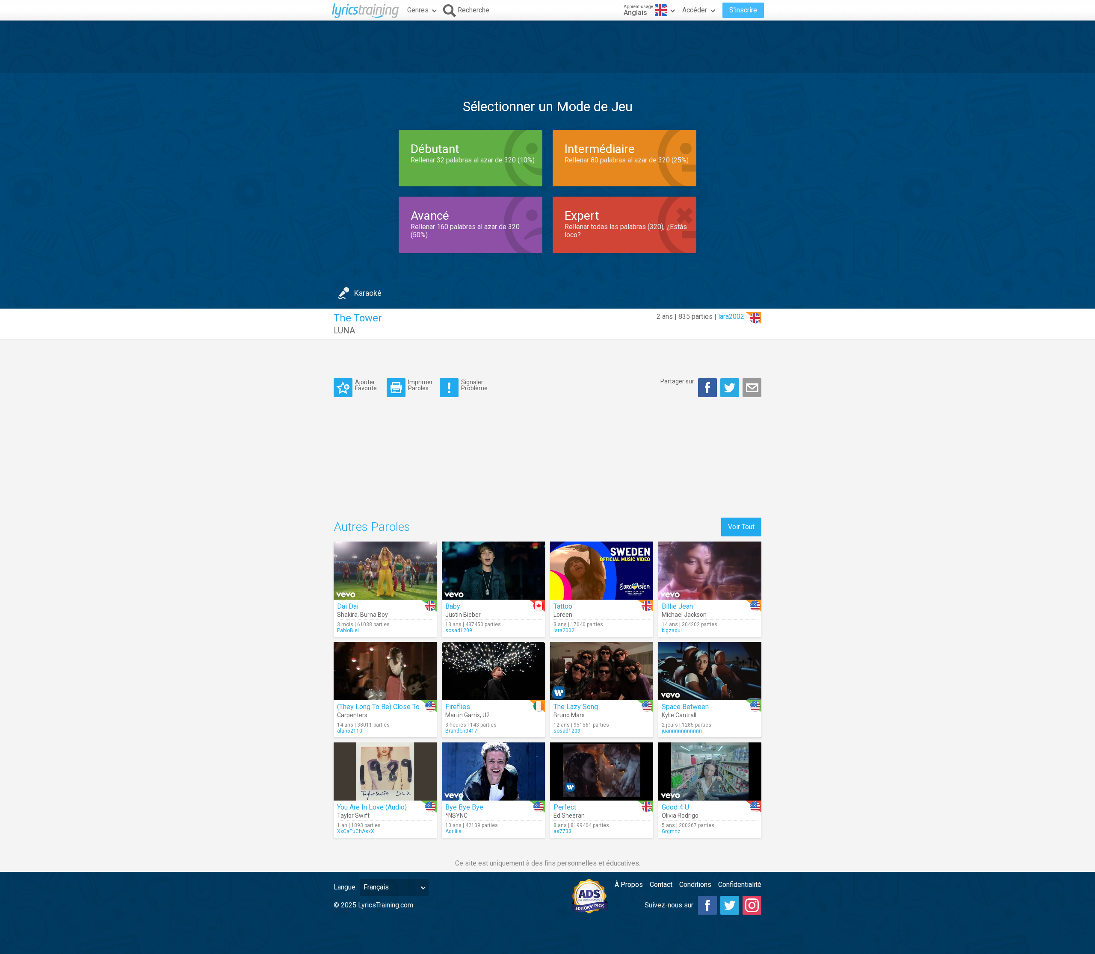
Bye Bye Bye (464, 807)
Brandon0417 (461, 731)
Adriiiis (453, 831)
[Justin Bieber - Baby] (493, 571)
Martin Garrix (462, 715)
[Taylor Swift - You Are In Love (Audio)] (385, 771)
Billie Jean (677, 606)
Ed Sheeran (569, 815)
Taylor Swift (353, 815)
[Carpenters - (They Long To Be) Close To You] (385, 671)
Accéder (694, 10)
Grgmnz (671, 831)
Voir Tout (741, 527)
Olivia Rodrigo (680, 815)
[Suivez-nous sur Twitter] (729, 905)
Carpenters (352, 715)
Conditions (695, 884)
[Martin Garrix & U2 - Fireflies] (493, 671)
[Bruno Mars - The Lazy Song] (601, 671)
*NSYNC (456, 815)
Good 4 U (675, 807)
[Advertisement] (547, 46)
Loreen (562, 614)
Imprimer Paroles (420, 385)
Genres (418, 10)
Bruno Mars (569, 715)
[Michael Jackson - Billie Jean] (709, 571)
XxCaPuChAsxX (355, 831)
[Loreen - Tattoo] (601, 571)
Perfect (564, 807)
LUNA (344, 330)
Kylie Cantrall (679, 715)
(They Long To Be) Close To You (384, 707)
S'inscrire (743, 10)
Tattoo (562, 606)
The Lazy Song (575, 707)
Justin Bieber (463, 614)
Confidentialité (739, 884)
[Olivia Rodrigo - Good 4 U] (709, 771)
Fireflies (457, 707)
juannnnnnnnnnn (682, 731)
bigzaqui (672, 630)
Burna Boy (374, 614)
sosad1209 (458, 630)
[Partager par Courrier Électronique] (752, 387)
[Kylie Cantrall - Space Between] (709, 671)
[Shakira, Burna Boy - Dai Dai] (385, 571)
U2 (486, 715)
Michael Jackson (684, 614)
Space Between (685, 707)
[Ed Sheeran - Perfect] (601, 771)
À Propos (629, 884)
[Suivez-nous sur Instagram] (752, 905)
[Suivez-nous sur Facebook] (707, 905)
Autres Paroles (372, 527)
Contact (661, 884)
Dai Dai (347, 606)
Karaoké (368, 293)
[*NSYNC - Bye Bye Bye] (493, 771)
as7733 (562, 831)
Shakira (347, 614)
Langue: (345, 887)
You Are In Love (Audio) (372, 807)
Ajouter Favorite (366, 385)
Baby (452, 606)
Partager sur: (677, 381)
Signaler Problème (474, 385)
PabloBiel (348, 630)
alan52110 (349, 731)
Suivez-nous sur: (670, 905)
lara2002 (731, 316)
